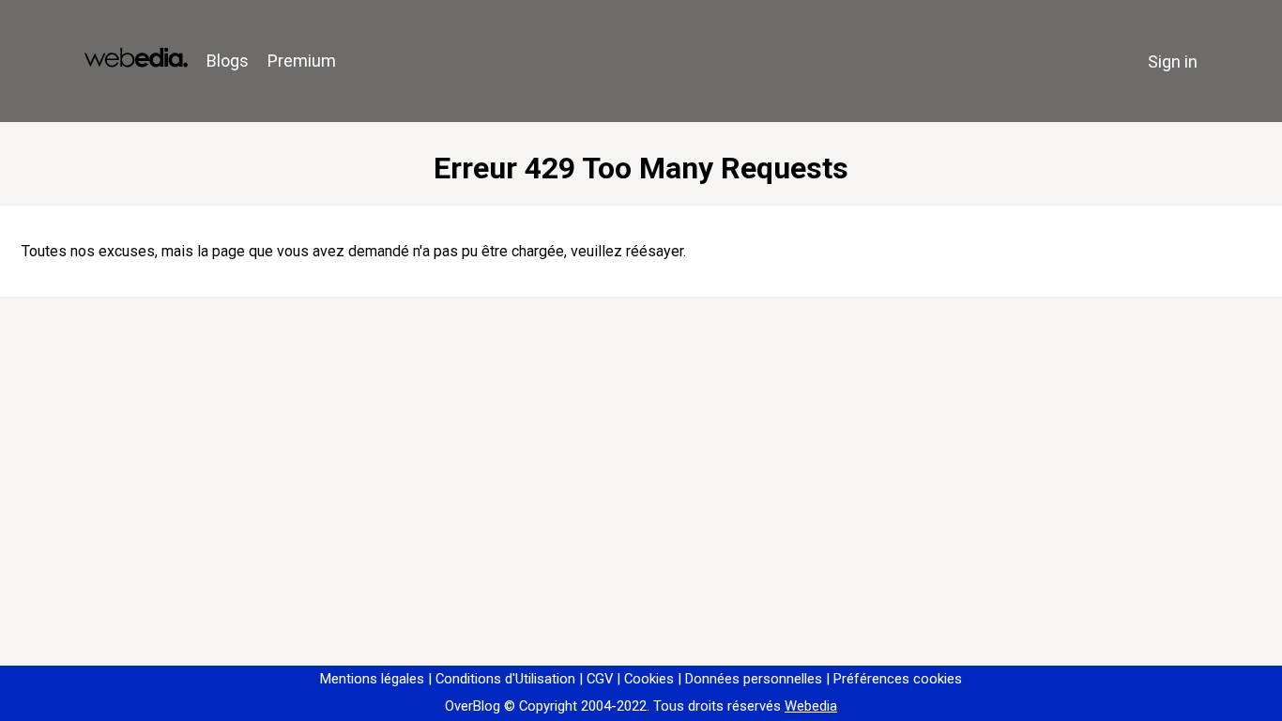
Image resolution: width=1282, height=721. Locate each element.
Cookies (649, 678)
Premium (301, 60)
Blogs (227, 60)
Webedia (811, 706)
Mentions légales (372, 678)
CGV (600, 678)
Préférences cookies (897, 678)
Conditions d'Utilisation (505, 678)
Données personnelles (753, 678)
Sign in (1173, 61)
